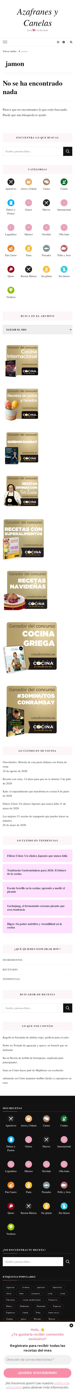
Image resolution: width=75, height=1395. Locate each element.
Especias (57, 1306)
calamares (35, 1293)
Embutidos (24, 1306)
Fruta (38, 1312)
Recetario (10, 969)
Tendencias (11, 979)
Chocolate (10, 1299)
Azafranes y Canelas (37, 16)
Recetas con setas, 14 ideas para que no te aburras (31, 779)
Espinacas (10, 1312)
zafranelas (8, 1078)
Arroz (8, 1293)
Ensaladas (41, 1306)
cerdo (62, 1293)
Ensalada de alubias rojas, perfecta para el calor (42, 1037)
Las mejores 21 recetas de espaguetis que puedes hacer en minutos (36, 818)
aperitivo (41, 1287)
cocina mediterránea (32, 1299)
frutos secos (53, 1312)
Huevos (52, 1318)
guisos (23, 1318)
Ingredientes (12, 959)
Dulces (9, 1306)
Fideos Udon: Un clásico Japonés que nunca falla (31, 803)
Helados (37, 1318)
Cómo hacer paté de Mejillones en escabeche (37, 1070)
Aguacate (10, 1287)
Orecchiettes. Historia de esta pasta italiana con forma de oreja (35, 764)
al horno (25, 1287)
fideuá (25, 1312)
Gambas (9, 1318)
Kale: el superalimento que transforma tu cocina (30, 791)
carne (50, 1293)
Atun (21, 1293)
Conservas (52, 1299)
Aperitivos (57, 1287)
